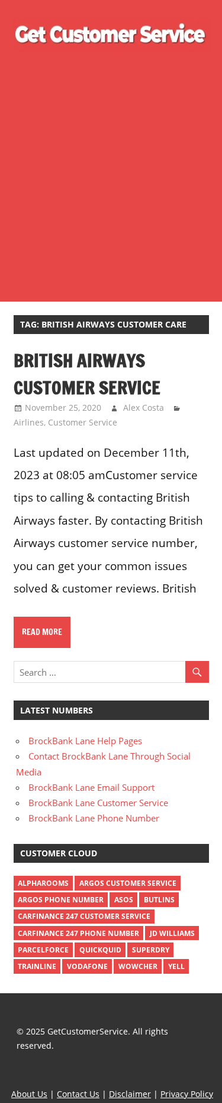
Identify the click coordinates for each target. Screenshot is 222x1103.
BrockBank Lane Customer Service (98, 803)
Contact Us (78, 1093)
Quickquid (100, 950)
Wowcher (137, 966)
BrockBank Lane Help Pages (85, 741)
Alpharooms (43, 883)
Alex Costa (143, 407)
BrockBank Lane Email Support (91, 787)
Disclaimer (130, 1093)
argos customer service (127, 883)
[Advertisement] (111, 172)
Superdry (150, 950)
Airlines (29, 422)
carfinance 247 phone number (78, 933)
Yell (176, 966)
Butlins (159, 900)
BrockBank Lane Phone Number (93, 818)
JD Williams (172, 933)
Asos (123, 900)
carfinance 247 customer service (84, 916)
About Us (29, 1093)
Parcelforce (43, 950)
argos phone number (61, 900)
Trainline (37, 966)
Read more (42, 632)
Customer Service (82, 422)
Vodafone (87, 966)
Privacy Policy (186, 1093)
